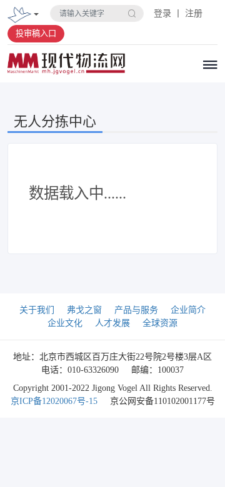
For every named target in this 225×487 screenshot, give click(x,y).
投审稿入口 (36, 33)
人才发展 (112, 323)
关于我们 (36, 310)
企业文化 (65, 323)
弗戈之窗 (84, 310)
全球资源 (160, 323)
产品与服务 (136, 310)
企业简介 (188, 310)
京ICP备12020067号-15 (54, 401)
